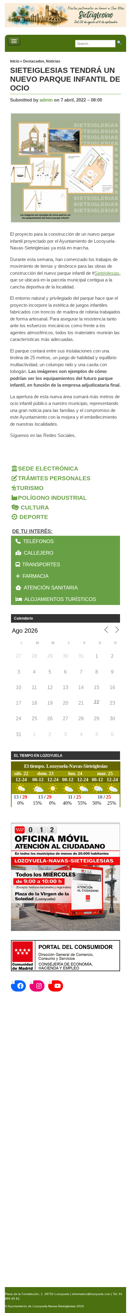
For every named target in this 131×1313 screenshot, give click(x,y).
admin (46, 99)
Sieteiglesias (106, 273)
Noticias (53, 61)
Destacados (33, 61)
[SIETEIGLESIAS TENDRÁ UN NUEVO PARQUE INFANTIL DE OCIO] (67, 168)
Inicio (15, 61)
